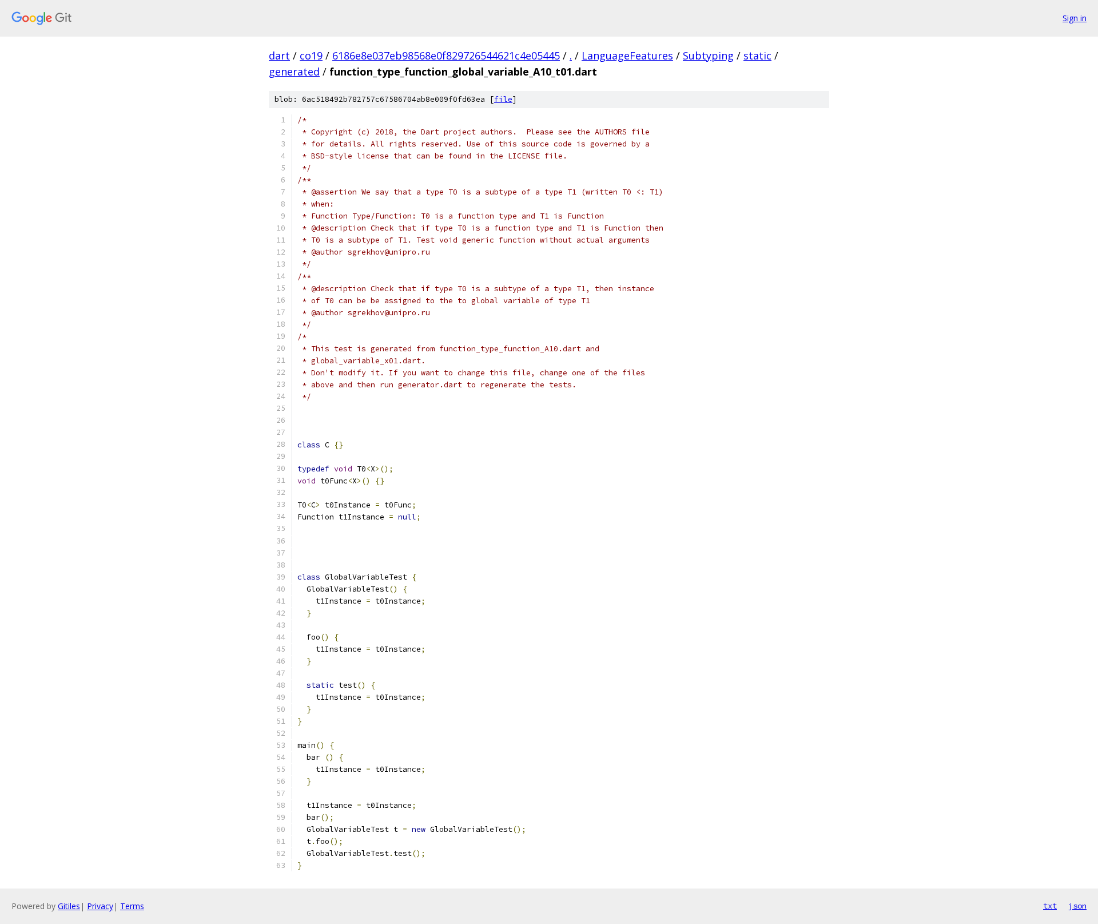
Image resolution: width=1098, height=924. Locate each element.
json (1077, 906)
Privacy (100, 906)
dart (279, 55)
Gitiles (69, 906)
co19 (311, 55)
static (757, 55)
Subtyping (708, 55)
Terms (132, 906)
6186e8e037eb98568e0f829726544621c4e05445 (446, 55)
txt (1050, 906)
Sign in (1075, 18)
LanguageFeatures (627, 55)
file (503, 99)
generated (294, 71)
